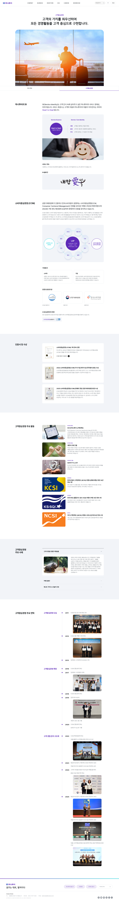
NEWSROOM (76, 3)
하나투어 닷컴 (69, 886)
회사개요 (29, 88)
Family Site (102, 886)
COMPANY (30, 3)
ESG (58, 3)
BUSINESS (40, 3)
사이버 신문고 (91, 886)
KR (108, 2)
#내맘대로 (98, 2)
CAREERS (66, 3)
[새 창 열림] (99, 898)
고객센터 (81, 886)
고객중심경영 (89, 88)
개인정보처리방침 (9, 894)
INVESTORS (50, 3)
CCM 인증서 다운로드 (62, 356)
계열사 (113, 3)
